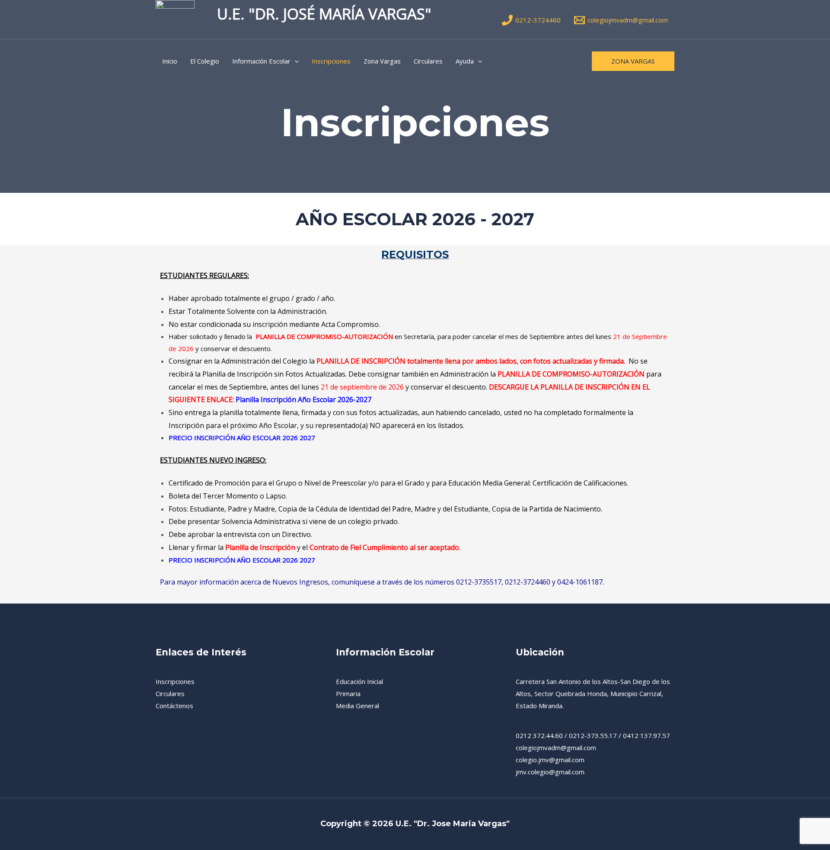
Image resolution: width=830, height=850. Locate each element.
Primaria (348, 693)
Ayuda (465, 61)
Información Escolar (261, 61)
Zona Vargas (382, 61)
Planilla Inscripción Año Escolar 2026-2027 (303, 399)
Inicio (169, 61)
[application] (294, 61)
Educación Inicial (359, 681)
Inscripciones (331, 61)
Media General (357, 705)
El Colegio (204, 61)
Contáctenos (174, 705)
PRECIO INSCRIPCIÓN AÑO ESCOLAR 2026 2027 (242, 437)
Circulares (428, 61)
